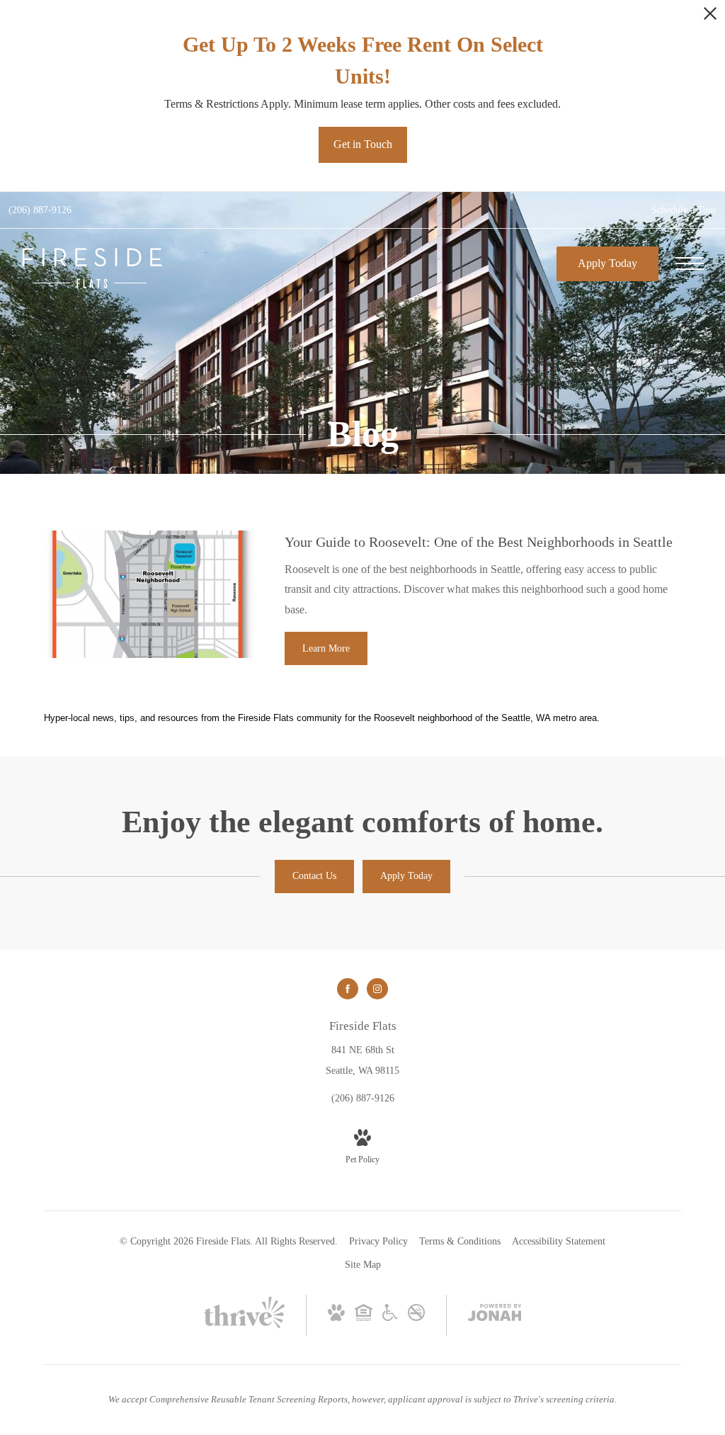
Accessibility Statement (558, 1241)
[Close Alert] (710, 17)
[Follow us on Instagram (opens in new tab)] (377, 988)
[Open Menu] (689, 263)
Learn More (326, 648)
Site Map (363, 1264)
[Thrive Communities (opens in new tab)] (244, 1327)
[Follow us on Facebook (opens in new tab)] (347, 988)
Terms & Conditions (460, 1241)
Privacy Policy (378, 1241)
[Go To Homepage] (92, 268)
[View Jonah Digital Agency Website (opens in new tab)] (495, 1315)
